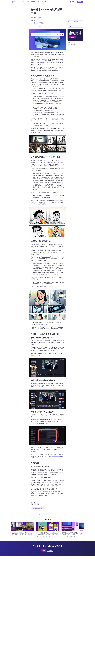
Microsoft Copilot (58, 60)
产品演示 (33, 244)
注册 (44, 550)
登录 (73, 1)
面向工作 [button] (33, 1)
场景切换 (52, 385)
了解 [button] (38, 1)
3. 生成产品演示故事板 (37, 24)
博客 (32, 7)
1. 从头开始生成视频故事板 (38, 22)
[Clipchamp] (16, 2)
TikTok (37, 493)
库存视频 (61, 327)
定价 (43, 1)
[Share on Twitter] (71, 44)
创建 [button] (28, 1)
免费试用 (80, 1)
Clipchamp (36, 340)
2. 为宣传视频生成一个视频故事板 (39, 23)
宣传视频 (48, 162)
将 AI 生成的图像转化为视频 (43, 449)
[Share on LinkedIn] (74, 44)
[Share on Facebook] (69, 44)
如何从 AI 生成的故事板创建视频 (39, 26)
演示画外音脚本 (46, 257)
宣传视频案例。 (56, 202)
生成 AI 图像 (54, 277)
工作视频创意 (44, 324)
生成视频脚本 (34, 451)
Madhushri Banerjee (37, 17)
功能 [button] (23, 1)
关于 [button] (46, 1)
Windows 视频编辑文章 (39, 7)
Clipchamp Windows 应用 (56, 456)
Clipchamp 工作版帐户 (73, 22)
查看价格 (50, 550)
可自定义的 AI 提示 (35, 485)
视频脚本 (44, 59)
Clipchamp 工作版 (44, 62)
